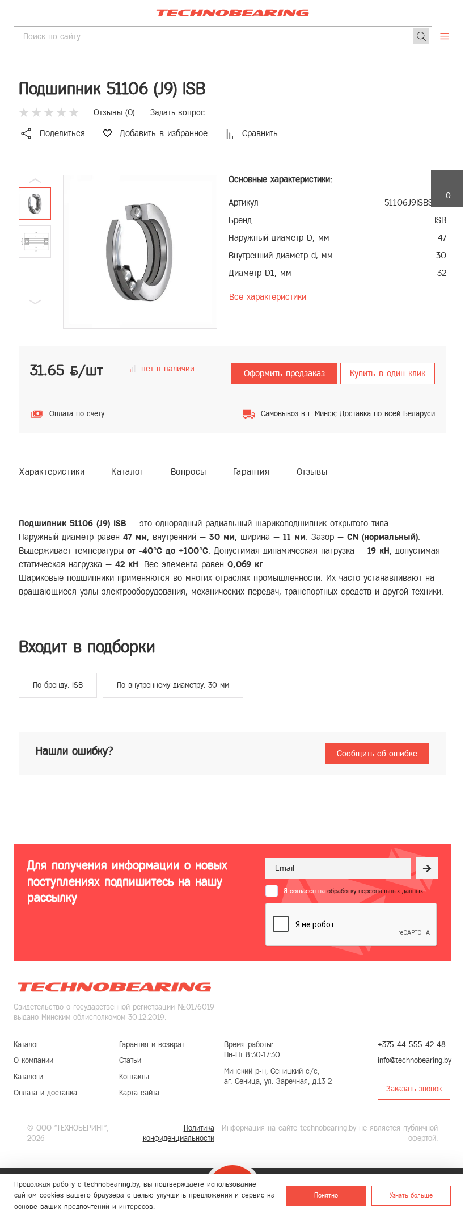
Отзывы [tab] (312, 471)
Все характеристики (267, 297)
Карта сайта (139, 1093)
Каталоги (28, 1077)
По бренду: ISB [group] (58, 685)
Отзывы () (114, 112)
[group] (140, 251)
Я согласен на (353, 891)
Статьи (130, 1060)
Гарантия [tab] (251, 471)
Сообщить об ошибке (377, 753)
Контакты (134, 1077)
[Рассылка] (427, 868)
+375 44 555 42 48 (412, 1044)
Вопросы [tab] (188, 471)
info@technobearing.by (414, 1060)
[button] (35, 302)
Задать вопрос (177, 112)
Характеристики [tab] (51, 471)
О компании (33, 1060)
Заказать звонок (414, 1089)
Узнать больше (411, 1195)
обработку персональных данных (375, 891)
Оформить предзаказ (284, 373)
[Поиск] (421, 36)
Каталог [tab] (127, 471)
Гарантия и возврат (151, 1044)
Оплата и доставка (45, 1093)
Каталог (26, 1044)
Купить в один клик (387, 373)
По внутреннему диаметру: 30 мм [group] (173, 685)
